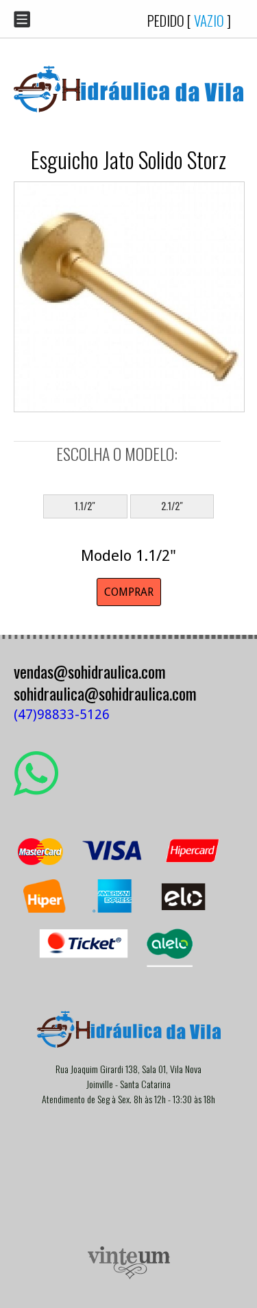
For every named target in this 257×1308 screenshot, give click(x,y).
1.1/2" (85, 506)
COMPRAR (129, 592)
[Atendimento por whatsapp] (36, 790)
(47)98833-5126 (62, 714)
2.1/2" (172, 506)
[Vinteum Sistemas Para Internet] (129, 1275)
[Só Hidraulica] (128, 122)
